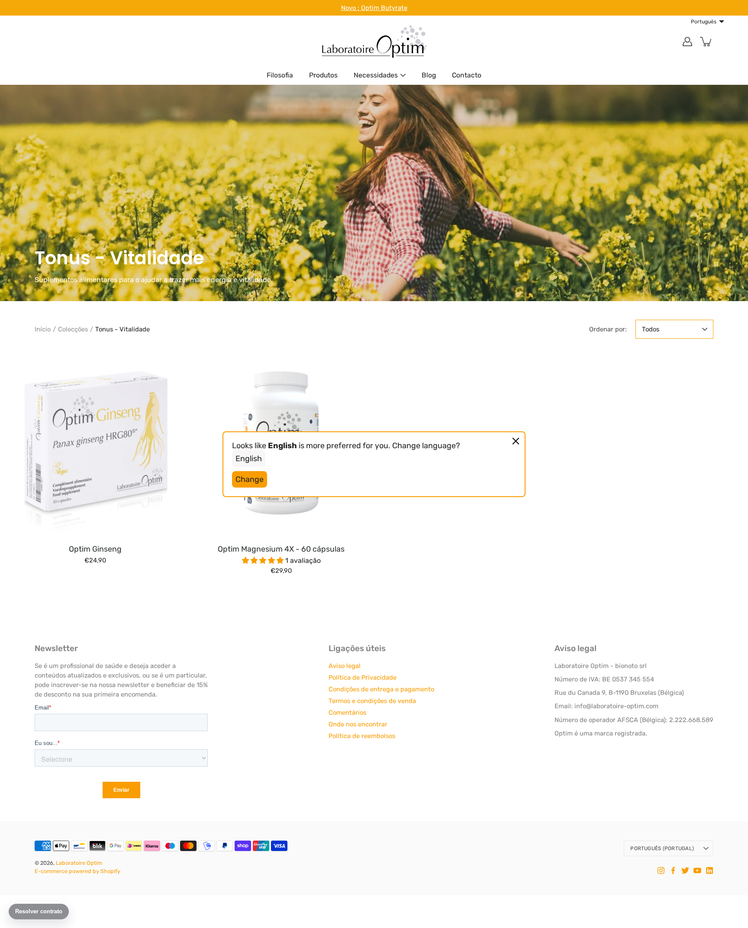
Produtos (323, 75)
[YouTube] (697, 870)
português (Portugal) (662, 848)
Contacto (466, 75)
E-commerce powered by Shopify (77, 871)
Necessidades (376, 75)
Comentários (347, 712)
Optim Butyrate (384, 8)
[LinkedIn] (709, 870)
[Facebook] (673, 870)
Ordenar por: (608, 329)
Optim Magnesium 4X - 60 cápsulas (281, 548)
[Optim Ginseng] (95, 444)
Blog (429, 75)
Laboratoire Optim (79, 863)
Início (43, 329)
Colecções (73, 329)
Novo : (351, 8)
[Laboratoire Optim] (374, 41)
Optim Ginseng (95, 548)
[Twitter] (685, 870)
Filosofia (280, 75)
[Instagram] (661, 870)
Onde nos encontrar (358, 724)
